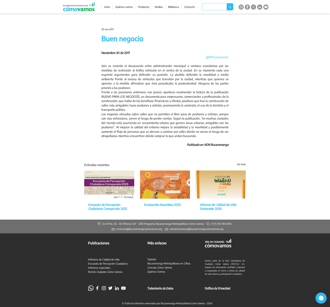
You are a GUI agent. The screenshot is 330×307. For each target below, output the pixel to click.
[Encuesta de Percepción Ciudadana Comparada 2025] (109, 184)
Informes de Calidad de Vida (103, 259)
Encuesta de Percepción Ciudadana (108, 263)
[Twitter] (110, 288)
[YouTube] (265, 7)
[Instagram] (241, 7)
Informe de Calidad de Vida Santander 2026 (218, 207)
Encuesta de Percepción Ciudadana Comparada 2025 (107, 207)
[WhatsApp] (91, 288)
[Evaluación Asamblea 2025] (165, 184)
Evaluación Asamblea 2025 (162, 205)
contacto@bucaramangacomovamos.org (139, 228)
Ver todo (241, 164)
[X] (253, 7)
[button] (143, 7)
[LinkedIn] (259, 7)
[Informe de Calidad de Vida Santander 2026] (221, 184)
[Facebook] (247, 7)
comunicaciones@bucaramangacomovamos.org (196, 228)
